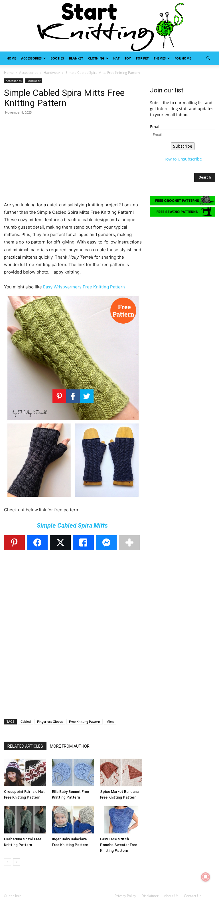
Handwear (52, 72)
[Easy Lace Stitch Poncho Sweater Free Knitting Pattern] (121, 819)
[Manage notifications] (205, 877)
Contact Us (192, 895)
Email (155, 126)
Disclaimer (150, 895)
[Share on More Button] (129, 542)
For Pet (142, 58)
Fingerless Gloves (50, 721)
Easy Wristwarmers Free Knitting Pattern (84, 287)
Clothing (96, 58)
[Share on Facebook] (37, 542)
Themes (160, 58)
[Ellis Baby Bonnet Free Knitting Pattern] (73, 772)
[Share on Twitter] (60, 542)
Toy (128, 58)
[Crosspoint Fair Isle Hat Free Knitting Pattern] (25, 772)
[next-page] (16, 862)
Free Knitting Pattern (84, 721)
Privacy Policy (125, 895)
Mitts (110, 721)
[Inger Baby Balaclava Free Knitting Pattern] (73, 819)
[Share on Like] (83, 542)
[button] (208, 58)
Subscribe (182, 146)
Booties (57, 58)
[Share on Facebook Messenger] (106, 542)
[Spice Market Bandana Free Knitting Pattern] (121, 772)
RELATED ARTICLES (25, 746)
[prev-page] (7, 862)
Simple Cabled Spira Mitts (73, 525)
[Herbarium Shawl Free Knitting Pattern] (25, 819)
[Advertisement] (73, 161)
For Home (183, 58)
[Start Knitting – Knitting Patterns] (109, 26)
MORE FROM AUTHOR (70, 746)
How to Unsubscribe (182, 159)
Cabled (26, 721)
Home (11, 58)
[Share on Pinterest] (14, 542)
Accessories (31, 58)
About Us (171, 895)
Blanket (76, 58)
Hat (116, 58)
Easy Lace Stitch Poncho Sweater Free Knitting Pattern (118, 845)
